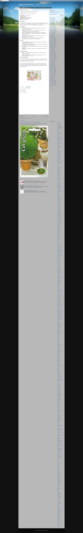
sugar (58, 475)
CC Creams (59, 183)
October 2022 (52, 71)
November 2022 (52, 70)
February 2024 (52, 53)
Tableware (58, 483)
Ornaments (59, 384)
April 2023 (51, 64)
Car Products (59, 175)
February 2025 (52, 39)
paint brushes (59, 388)
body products (59, 161)
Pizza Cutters (59, 404)
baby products (59, 133)
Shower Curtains (59, 449)
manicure (58, 347)
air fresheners (59, 125)
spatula (58, 466)
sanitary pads (59, 428)
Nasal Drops (59, 376)
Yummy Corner (30, 7)
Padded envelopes (58, 387)
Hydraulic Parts (59, 310)
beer (58, 149)
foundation (58, 271)
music (58, 368)
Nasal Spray (59, 377)
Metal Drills (59, 355)
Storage (58, 474)
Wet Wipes (59, 521)
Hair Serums (59, 296)
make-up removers (58, 345)
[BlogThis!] (27, 86)
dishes (58, 230)
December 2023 (52, 55)
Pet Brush (58, 398)
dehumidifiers (59, 222)
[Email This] (26, 86)
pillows (58, 403)
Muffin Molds (59, 366)
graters (58, 288)
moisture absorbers (58, 360)
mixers (58, 358)
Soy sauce (58, 465)
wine (58, 522)
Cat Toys (58, 181)
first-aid (58, 264)
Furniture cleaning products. (60, 277)
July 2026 (51, 20)
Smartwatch (59, 456)
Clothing (58, 193)
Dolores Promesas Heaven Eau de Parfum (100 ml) (32, 180)
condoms (58, 201)
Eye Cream (59, 247)
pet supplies (59, 399)
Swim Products (59, 481)
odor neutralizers (59, 379)
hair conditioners (59, 290)
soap (58, 459)
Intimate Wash (59, 319)
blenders (58, 153)
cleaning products (60, 191)
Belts (58, 150)
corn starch (59, 208)
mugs (58, 367)
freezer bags (59, 272)
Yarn (58, 525)
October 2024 (52, 44)
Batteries (58, 144)
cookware (58, 207)
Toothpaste (59, 496)
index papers (59, 315)
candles (58, 173)
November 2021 (52, 84)
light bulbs (58, 332)
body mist (58, 159)
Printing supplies (59, 410)
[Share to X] (28, 86)
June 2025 (51, 35)
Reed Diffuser (59, 416)
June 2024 (51, 48)
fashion (58, 262)
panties (58, 389)
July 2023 (51, 61)
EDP (58, 240)
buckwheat (59, 168)
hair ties (58, 297)
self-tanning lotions (59, 438)
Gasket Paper (59, 282)
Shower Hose (59, 451)
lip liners (58, 339)
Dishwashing (59, 231)
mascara (58, 349)
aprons (58, 129)
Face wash (59, 261)
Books (25, 7)
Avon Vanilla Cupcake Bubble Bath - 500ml (30, 190)
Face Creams (59, 255)
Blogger (47, 530)
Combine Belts (59, 198)
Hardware (58, 304)
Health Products (59, 305)
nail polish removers (58, 372)
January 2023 (52, 68)
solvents (58, 464)
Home (21, 7)
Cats (58, 182)
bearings (58, 145)
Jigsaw (58, 321)
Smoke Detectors (59, 457)
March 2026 (52, 24)
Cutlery (58, 217)
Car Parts (58, 174)
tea (57, 487)
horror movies (59, 307)
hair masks (59, 292)
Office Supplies (59, 380)
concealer (58, 199)
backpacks (58, 134)
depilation (58, 225)
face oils (58, 257)
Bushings (58, 169)
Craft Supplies (59, 214)
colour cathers (59, 197)
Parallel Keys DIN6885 (59, 394)
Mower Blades (59, 365)
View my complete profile (54, 12)
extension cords (59, 246)
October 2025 (52, 30)
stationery (58, 472)
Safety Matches (59, 426)
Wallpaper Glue (59, 515)
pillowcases (59, 402)
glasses (58, 284)
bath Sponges (59, 143)
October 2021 (52, 85)
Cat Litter (58, 177)
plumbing (58, 408)
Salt (57, 427)
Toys (58, 500)
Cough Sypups (59, 213)
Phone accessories (59, 401)
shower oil (58, 452)
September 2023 (52, 59)
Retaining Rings (59, 419)
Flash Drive (59, 265)
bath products (59, 141)
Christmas (58, 190)
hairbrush (58, 298)
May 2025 (51, 36)
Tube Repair (59, 505)
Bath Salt (58, 142)
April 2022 (51, 78)
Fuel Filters (59, 274)
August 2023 (52, 60)
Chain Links (59, 184)
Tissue (58, 491)
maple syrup (59, 348)
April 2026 (51, 23)
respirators (59, 418)
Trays (58, 504)
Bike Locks (59, 151)
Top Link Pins (59, 498)
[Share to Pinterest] (30, 86)
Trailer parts (59, 503)
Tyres (58, 506)
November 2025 (52, 29)
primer (58, 409)
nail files (58, 369)
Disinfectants (59, 232)
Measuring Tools (59, 350)
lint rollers (58, 337)
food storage (59, 269)
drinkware (58, 234)
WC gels (58, 520)
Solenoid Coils (59, 463)
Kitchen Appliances (59, 323)
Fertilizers (58, 263)
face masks (59, 256)
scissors (58, 431)
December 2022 (52, 69)
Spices (58, 467)
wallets (58, 514)
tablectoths (59, 482)
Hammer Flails (59, 299)
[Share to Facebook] (29, 86)
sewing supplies (59, 441)
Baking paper (59, 137)
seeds (58, 437)
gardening (58, 281)
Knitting (58, 328)
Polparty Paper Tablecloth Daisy (31, 13)
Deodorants (59, 224)
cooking (58, 205)
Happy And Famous (26, 4)
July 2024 (51, 47)
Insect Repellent (59, 318)
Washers (58, 516)
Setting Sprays (59, 440)
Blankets (58, 152)
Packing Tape (59, 385)
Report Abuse (52, 121)
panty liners (59, 390)
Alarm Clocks (59, 126)
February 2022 (52, 80)
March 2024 (52, 52)
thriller (58, 489)
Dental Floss (59, 223)
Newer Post (22, 116)
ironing (58, 320)
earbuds (58, 238)
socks (58, 460)
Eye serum (59, 248)
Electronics (59, 245)
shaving (58, 443)
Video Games (59, 513)
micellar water (59, 356)
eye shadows (59, 249)
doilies (58, 233)
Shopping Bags (59, 448)
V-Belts (58, 508)
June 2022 (51, 76)
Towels (58, 499)
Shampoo (58, 442)
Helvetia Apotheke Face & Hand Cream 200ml (31, 185)
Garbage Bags (59, 280)
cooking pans (59, 206)
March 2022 (52, 79)
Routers (58, 422)
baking (58, 136)
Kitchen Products (59, 324)
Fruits (58, 273)
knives (58, 329)
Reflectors (58, 417)
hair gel (58, 291)
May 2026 (51, 22)
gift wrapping (59, 283)
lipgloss (58, 340)
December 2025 (52, 28)
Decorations (59, 221)
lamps (58, 330)
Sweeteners (59, 480)
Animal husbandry (60, 127)
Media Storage (59, 351)
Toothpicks (59, 497)
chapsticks (58, 185)
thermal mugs (59, 488)
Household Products (59, 309)
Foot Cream (59, 270)
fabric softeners (59, 254)
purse (58, 412)
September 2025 (52, 31)
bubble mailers (59, 167)
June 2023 (51, 62)
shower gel (59, 450)
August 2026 (52, 19)
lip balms (58, 338)
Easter (58, 239)
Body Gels (58, 157)
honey (58, 306)
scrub (58, 433)
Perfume (58, 397)
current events (59, 216)
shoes (58, 447)
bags (58, 135)
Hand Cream (59, 300)
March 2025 (52, 38)
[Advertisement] (56, 105)
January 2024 (52, 54)
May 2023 (51, 63)
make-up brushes (60, 344)
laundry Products (59, 331)
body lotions (59, 158)
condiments (59, 200)
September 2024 (52, 45)
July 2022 (51, 75)
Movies (50, 7)
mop (58, 361)
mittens (58, 357)
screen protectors (60, 432)
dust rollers (59, 237)
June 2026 (51, 21)
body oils (58, 160)
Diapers (58, 229)
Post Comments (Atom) (27, 118)
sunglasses (59, 476)
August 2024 (52, 46)
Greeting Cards (59, 289)
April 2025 (51, 37)
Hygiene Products (60, 311)
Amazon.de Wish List (43, 7)
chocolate (58, 189)
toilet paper (59, 492)
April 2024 (51, 51)
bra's (58, 166)
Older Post (46, 116)
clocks (58, 192)
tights (58, 490)
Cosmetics (58, 209)
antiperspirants (59, 128)
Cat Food (58, 176)
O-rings (58, 378)
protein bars (59, 411)
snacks (58, 458)
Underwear (59, 507)
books (58, 165)
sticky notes (59, 473)
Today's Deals (36, 7)
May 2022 (51, 77)
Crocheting (59, 215)
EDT (58, 241)
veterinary (58, 512)
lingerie (58, 336)
